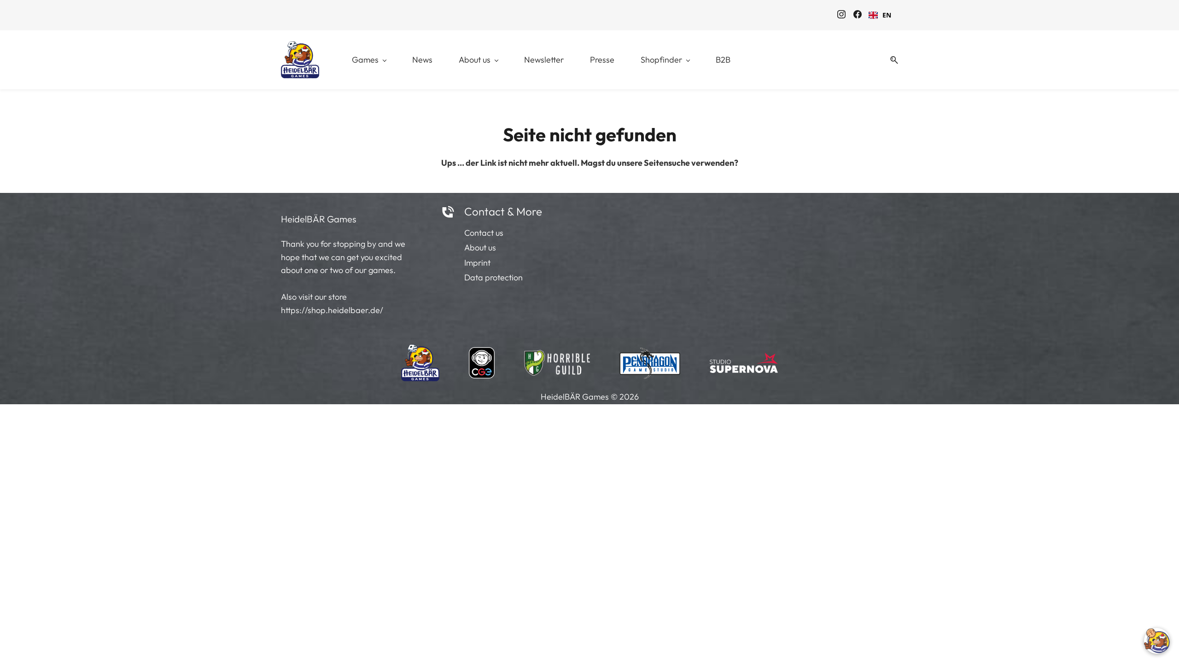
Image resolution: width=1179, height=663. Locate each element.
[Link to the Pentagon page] (650, 360)
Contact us (483, 232)
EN (886, 15)
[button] (890, 60)
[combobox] (880, 15)
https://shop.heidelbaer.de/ (332, 310)
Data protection (493, 277)
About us (480, 247)
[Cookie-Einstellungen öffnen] (1157, 641)
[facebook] (857, 15)
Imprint (477, 262)
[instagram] (841, 15)
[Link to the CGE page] (482, 360)
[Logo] (300, 59)
